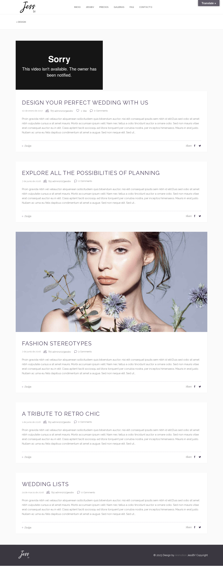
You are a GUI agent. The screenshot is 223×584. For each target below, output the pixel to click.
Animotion (181, 555)
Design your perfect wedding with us (85, 102)
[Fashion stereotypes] (111, 281)
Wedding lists (45, 484)
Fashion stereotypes (57, 343)
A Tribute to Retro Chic (61, 414)
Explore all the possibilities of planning (91, 173)
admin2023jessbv (64, 111)
